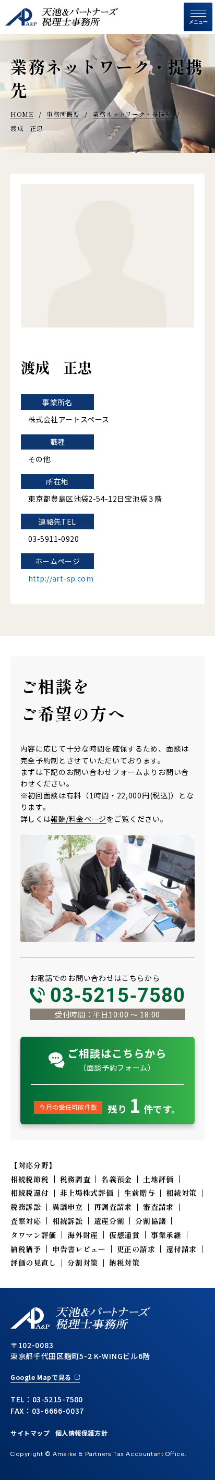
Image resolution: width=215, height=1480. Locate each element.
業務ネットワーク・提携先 (131, 114)
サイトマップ (30, 1432)
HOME (21, 114)
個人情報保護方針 (81, 1432)
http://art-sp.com (60, 578)
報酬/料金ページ (78, 819)
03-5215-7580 (118, 995)
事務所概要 (62, 114)
